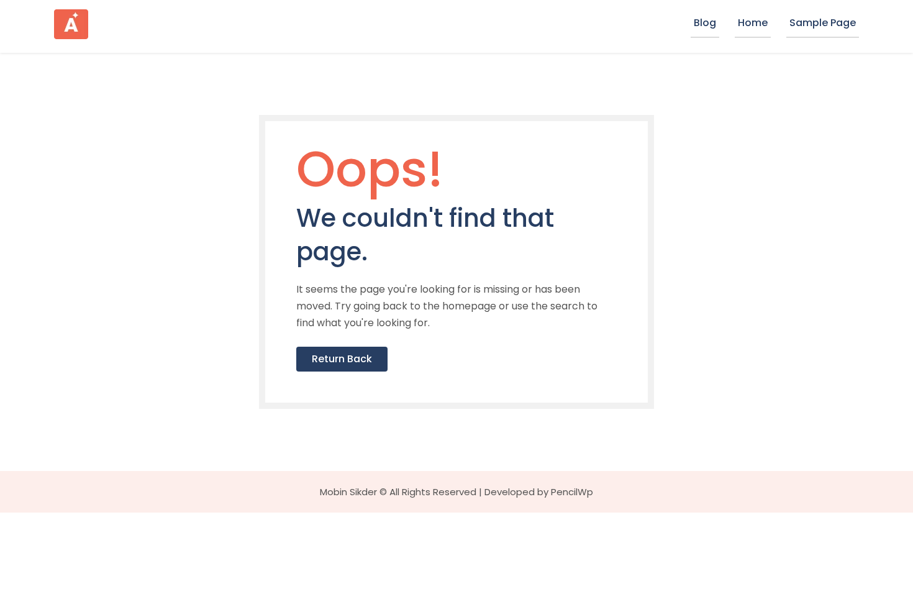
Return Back (342, 359)
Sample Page (822, 23)
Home (753, 23)
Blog (705, 23)
